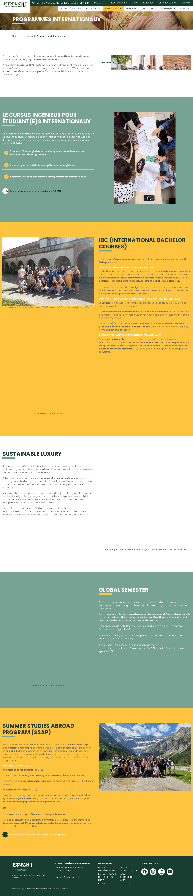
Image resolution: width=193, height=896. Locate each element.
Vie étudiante (132, 8)
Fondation (148, 3)
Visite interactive (126, 882)
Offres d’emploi (128, 870)
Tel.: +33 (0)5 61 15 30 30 (67, 877)
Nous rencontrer (119, 3)
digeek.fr (15, 878)
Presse (101, 883)
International (112, 8)
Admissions (185, 8)
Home (15, 36)
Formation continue (167, 3)
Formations (92, 8)
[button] (97, 2)
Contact (186, 3)
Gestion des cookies (60, 888)
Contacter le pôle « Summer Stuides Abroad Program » (35, 834)
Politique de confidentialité (39, 888)
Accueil (64, 8)
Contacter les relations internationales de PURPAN (33, 191)
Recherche (148, 8)
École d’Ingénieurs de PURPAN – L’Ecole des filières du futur (107, 874)
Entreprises (166, 8)
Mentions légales (19, 888)
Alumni (135, 3)
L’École (75, 8)
